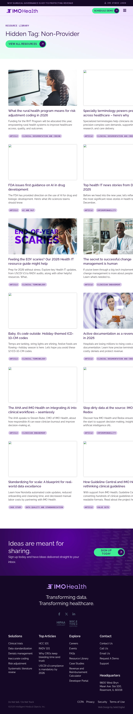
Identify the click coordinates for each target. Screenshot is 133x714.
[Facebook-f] (59, 614)
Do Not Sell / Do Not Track (21, 702)
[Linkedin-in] (73, 614)
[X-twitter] (66, 614)
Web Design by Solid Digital (111, 707)
